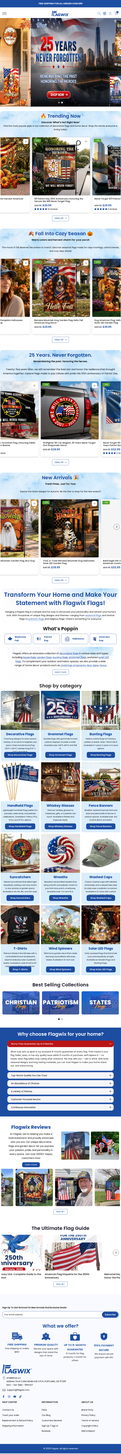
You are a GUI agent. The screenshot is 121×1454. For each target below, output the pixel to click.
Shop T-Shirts (20, 969)
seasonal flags (93, 615)
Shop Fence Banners (101, 826)
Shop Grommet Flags (60, 755)
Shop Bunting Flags (100, 755)
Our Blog (46, 1415)
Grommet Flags (60, 734)
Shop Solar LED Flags (101, 969)
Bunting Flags (101, 734)
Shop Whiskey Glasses (60, 826)
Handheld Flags (20, 805)
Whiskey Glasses (60, 805)
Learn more (31, 1164)
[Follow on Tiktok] (20, 1396)
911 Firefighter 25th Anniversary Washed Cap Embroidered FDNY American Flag (75, 444)
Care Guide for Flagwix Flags (71, 1274)
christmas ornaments (73, 665)
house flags (29, 657)
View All (58, 218)
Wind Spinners (60, 948)
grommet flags (77, 657)
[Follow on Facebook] (3, 1396)
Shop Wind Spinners (60, 969)
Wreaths (60, 877)
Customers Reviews (52, 1420)
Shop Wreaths (60, 897)
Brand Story (87, 1410)
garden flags (44, 657)
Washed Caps (100, 877)
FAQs (44, 1410)
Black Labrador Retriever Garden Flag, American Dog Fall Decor (74, 321)
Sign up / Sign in (50, 1425)
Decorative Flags (20, 734)
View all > (60, 1211)
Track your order (10, 1415)
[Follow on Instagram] (9, 1396)
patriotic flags (36, 619)
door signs (93, 665)
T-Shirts (20, 948)
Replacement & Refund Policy (17, 1420)
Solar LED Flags (101, 948)
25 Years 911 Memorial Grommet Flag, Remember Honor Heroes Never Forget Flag (74, 200)
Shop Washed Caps (100, 897)
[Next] (117, 165)
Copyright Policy (89, 1425)
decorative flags (68, 653)
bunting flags (60, 657)
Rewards (46, 1431)
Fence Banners (101, 805)
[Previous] (4, 165)
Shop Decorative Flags (20, 755)
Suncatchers (20, 877)
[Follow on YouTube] (14, 1396)
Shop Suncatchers (20, 897)
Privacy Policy (88, 1415)
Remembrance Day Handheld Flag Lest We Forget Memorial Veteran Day (77, 562)
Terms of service (90, 1420)
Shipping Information (13, 1425)
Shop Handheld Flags (20, 826)
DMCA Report (88, 1431)
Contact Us (8, 1410)
